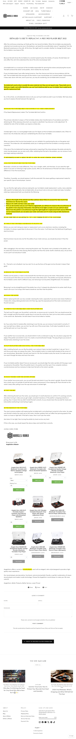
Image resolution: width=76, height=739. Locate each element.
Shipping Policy (25, 713)
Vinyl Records (65, 686)
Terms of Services (25, 718)
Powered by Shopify (38, 733)
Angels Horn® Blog (31, 35)
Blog (4, 713)
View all (38, 664)
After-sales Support (8, 3)
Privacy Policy (44, 628)
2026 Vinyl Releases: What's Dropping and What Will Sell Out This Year (62, 692)
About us (22, 3)
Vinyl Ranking (29, 3)
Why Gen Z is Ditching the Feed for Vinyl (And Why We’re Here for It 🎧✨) (14, 690)
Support (17, 3)
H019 (15, 1)
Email (40, 600)
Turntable (38, 1)
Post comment (38, 623)
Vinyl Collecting (13, 684)
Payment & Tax (25, 721)
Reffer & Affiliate (7, 718)
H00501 (20, 1)
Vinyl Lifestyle (14, 686)
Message (7, 608)
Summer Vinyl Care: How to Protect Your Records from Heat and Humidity (38, 689)
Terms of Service (55, 628)
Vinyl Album (6, 684)
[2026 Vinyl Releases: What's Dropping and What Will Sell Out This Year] (62, 676)
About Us (5, 711)
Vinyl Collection (20, 684)
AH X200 (10, 1)
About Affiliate (7, 716)
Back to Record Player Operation (39, 641)
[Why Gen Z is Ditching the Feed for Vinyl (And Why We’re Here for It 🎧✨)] (14, 676)
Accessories (51, 1)
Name (6, 600)
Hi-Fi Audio (53, 684)
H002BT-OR (27, 1)
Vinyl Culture (7, 686)
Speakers (44, 1)
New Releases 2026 (61, 684)
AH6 (33, 1)
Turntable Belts (39, 35)
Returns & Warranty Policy (28, 716)
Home (4, 1)
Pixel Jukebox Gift (39, 3)
